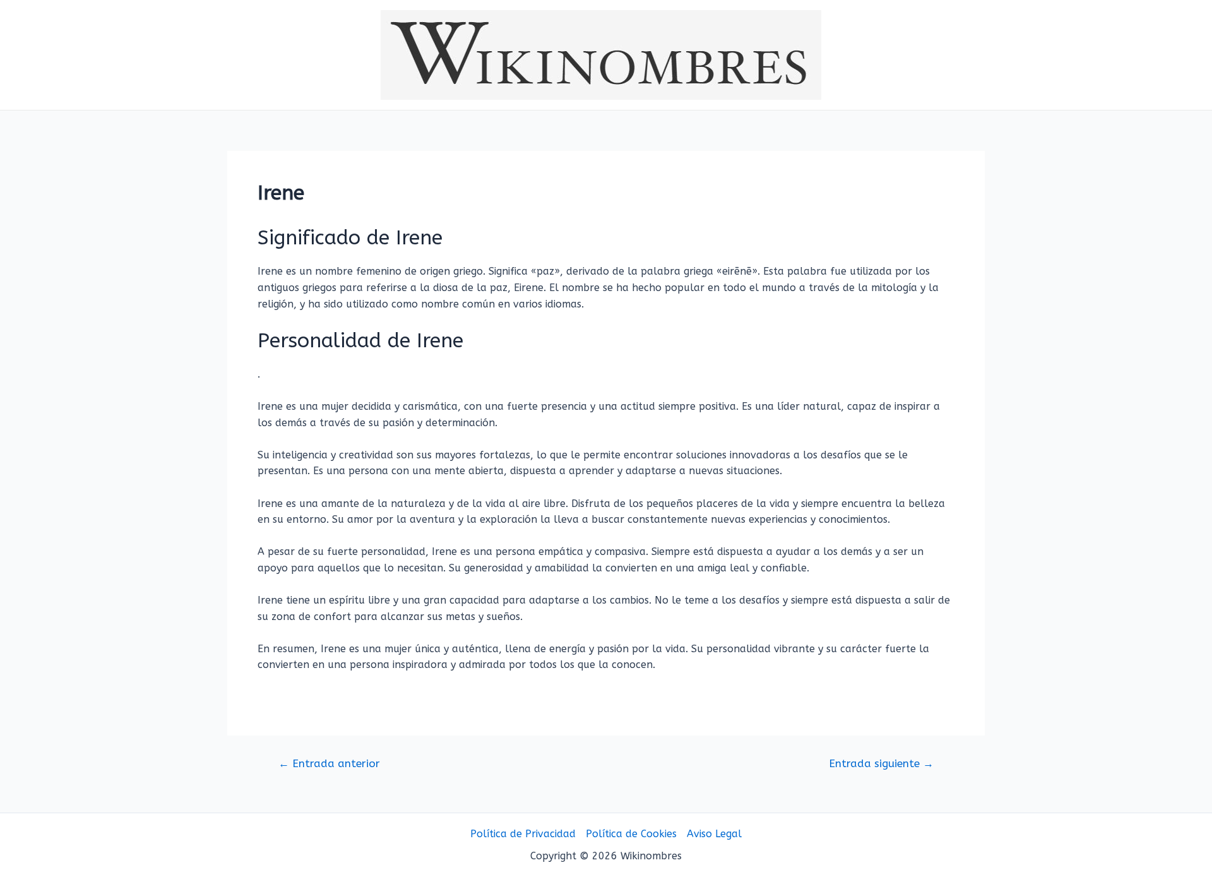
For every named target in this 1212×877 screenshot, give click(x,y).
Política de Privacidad (523, 834)
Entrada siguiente (881, 763)
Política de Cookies (631, 834)
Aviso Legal (714, 834)
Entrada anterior (329, 763)
